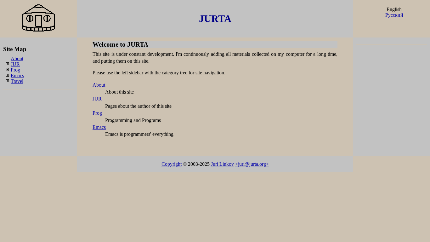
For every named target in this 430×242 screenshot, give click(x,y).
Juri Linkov (222, 164)
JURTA (215, 18)
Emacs (17, 75)
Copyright (171, 164)
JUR (15, 64)
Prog (15, 69)
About (17, 58)
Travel (17, 81)
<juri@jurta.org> (252, 164)
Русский (394, 15)
